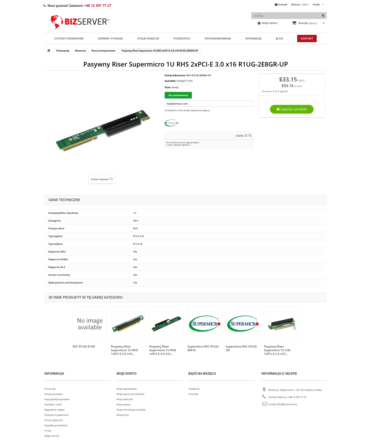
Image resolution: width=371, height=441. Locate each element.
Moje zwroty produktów (130, 394)
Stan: (168, 87)
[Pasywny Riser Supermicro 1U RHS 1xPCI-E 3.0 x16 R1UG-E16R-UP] (166, 324)
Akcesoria (80, 50)
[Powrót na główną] (48, 50)
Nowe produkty (53, 394)
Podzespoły (182, 38)
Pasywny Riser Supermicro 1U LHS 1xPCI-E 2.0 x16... (277, 350)
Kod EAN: (170, 81)
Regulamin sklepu (54, 409)
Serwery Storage (110, 38)
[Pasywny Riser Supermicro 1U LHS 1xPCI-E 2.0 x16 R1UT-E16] (281, 324)
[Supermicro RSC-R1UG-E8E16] (204, 324)
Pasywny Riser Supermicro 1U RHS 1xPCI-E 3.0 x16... (124, 350)
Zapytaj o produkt (293, 109)
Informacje (253, 38)
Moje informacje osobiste (131, 409)
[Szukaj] (323, 15)
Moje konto (269, 23)
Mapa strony (51, 436)
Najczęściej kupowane (57, 399)
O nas (47, 430)
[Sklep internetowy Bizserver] (80, 31)
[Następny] (294, 328)
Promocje (49, 388)
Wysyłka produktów (55, 425)
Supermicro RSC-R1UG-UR (242, 348)
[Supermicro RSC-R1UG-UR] (243, 324)
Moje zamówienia (127, 388)
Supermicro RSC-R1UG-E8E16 (203, 348)
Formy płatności (53, 420)
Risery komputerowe (103, 50)
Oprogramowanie (218, 38)
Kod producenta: (175, 75)
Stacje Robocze (148, 38)
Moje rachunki (125, 399)
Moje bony (123, 415)
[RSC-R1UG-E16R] (90, 324)
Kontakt (282, 4)
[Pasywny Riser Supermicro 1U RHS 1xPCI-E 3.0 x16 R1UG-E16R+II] (128, 324)
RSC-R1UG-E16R (84, 346)
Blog (279, 38)
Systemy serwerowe (69, 38)
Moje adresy (124, 404)
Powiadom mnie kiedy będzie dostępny (187, 110)
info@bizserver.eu (287, 404)
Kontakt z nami (53, 404)
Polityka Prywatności (56, 415)
